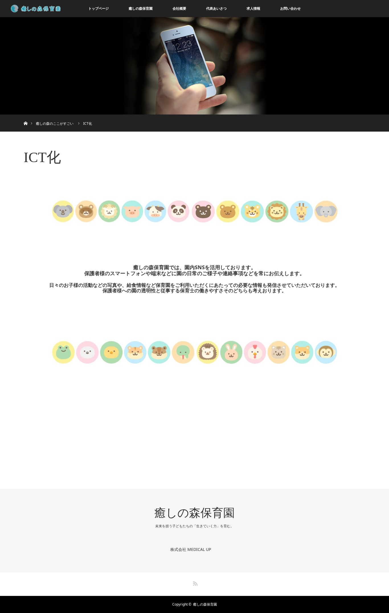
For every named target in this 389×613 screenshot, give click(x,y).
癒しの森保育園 (141, 8)
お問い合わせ (290, 8)
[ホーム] (25, 117)
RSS (194, 582)
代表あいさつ (216, 8)
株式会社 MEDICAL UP (190, 549)
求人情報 (253, 8)
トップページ (98, 8)
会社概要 (179, 8)
